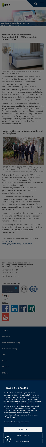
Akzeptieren (23, 429)
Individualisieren (23, 435)
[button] (8, 439)
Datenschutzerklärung (12, 422)
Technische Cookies (23, 441)
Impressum (25, 422)
